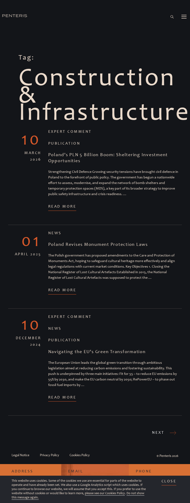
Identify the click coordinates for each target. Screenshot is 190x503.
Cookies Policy (80, 455)
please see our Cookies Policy (105, 493)
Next (159, 432)
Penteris (165, 456)
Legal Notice (20, 455)
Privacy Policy (49, 455)
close (169, 481)
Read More (62, 206)
